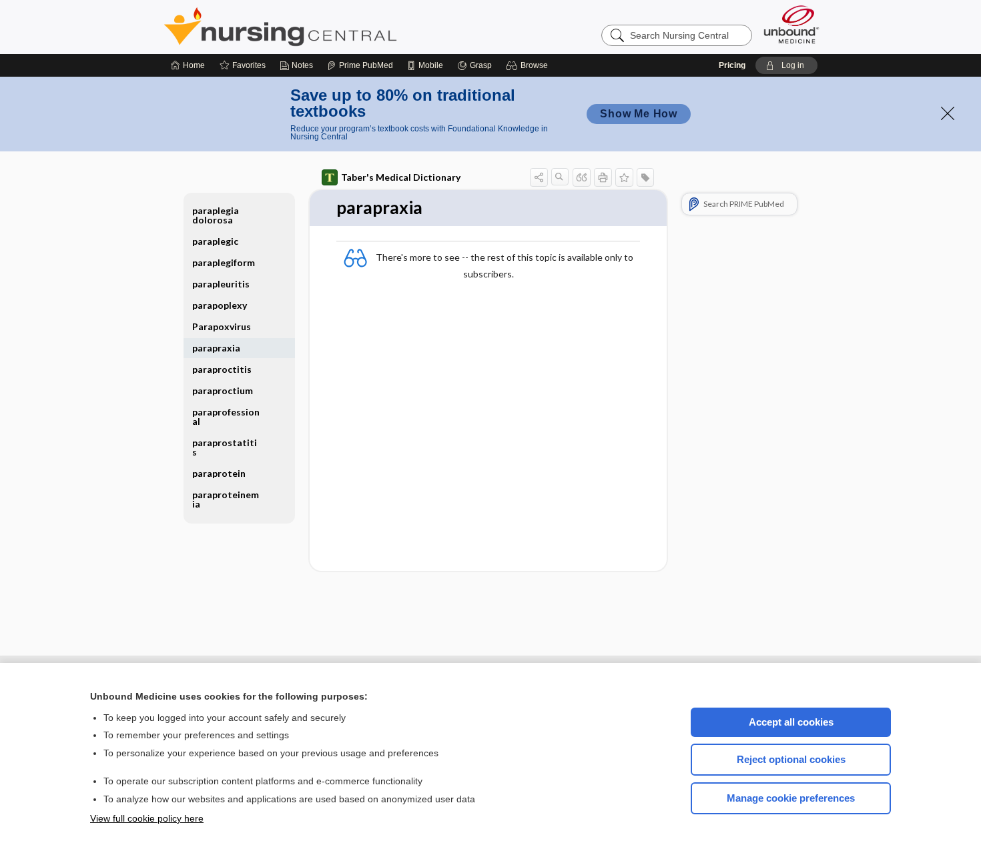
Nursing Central (330, 27)
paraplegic (215, 241)
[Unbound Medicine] (791, 24)
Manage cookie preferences (791, 798)
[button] (529, 65)
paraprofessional (226, 416)
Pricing (732, 65)
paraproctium (222, 390)
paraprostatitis (224, 447)
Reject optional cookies (791, 759)
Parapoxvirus (221, 326)
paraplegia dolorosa (215, 215)
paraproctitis (222, 369)
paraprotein (219, 473)
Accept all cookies (791, 722)
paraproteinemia (225, 499)
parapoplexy (219, 305)
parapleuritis (221, 283)
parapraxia (216, 347)
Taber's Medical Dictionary (400, 177)
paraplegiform (223, 262)
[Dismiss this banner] (947, 113)
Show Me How (638, 113)
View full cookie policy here (147, 818)
